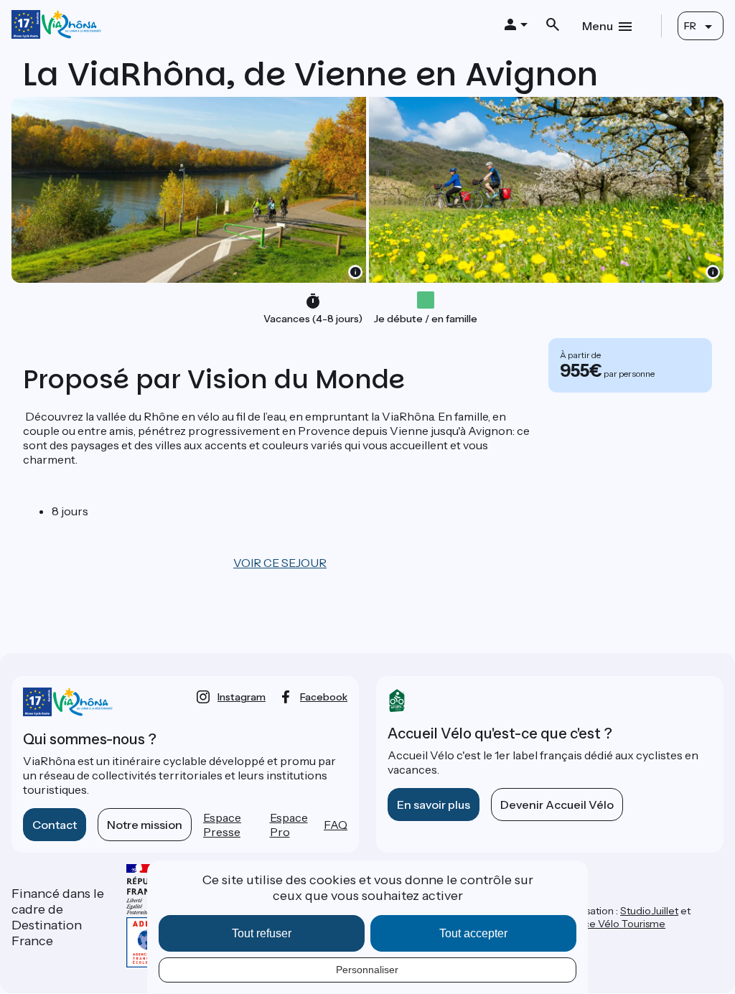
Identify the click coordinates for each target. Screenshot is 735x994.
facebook (323, 696)
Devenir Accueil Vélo (557, 804)
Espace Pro (289, 824)
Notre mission (144, 824)
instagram (241, 696)
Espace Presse (222, 824)
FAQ (335, 824)
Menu (597, 26)
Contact (54, 824)
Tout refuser (261, 933)
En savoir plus (433, 804)
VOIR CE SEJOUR (280, 562)
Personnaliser (367, 969)
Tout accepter (473, 933)
